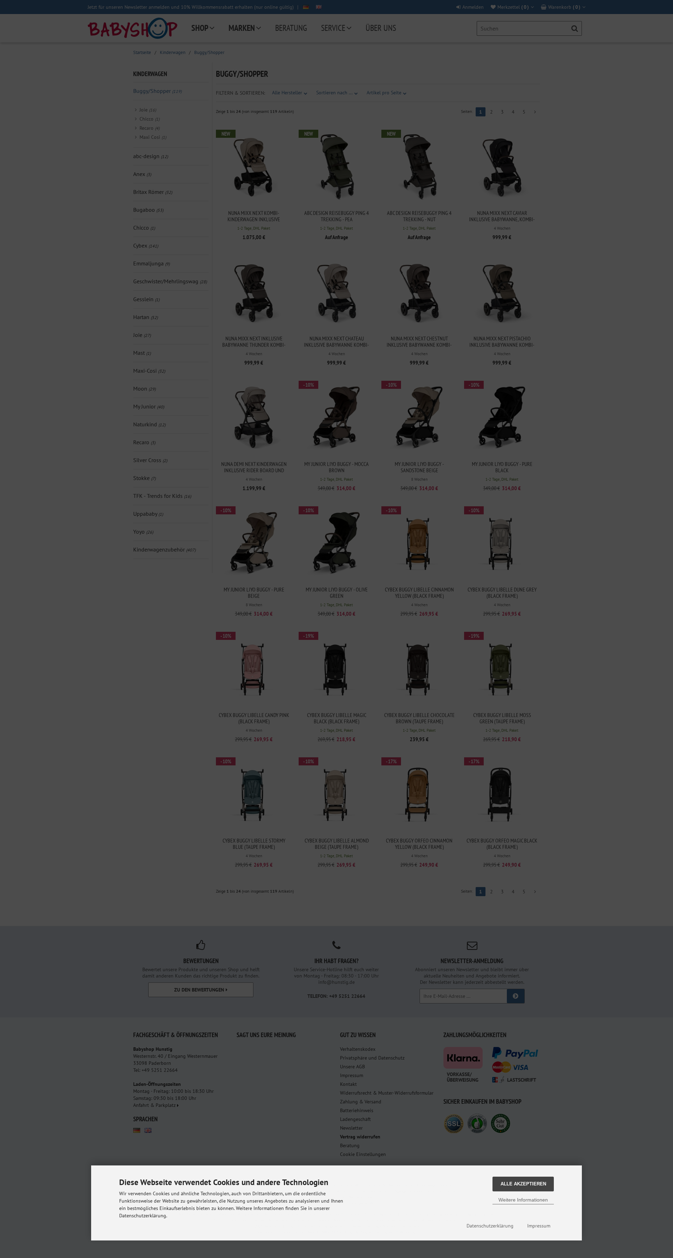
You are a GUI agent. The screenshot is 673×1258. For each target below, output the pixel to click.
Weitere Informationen (523, 1200)
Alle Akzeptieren (523, 1183)
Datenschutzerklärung (490, 1226)
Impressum (538, 1226)
